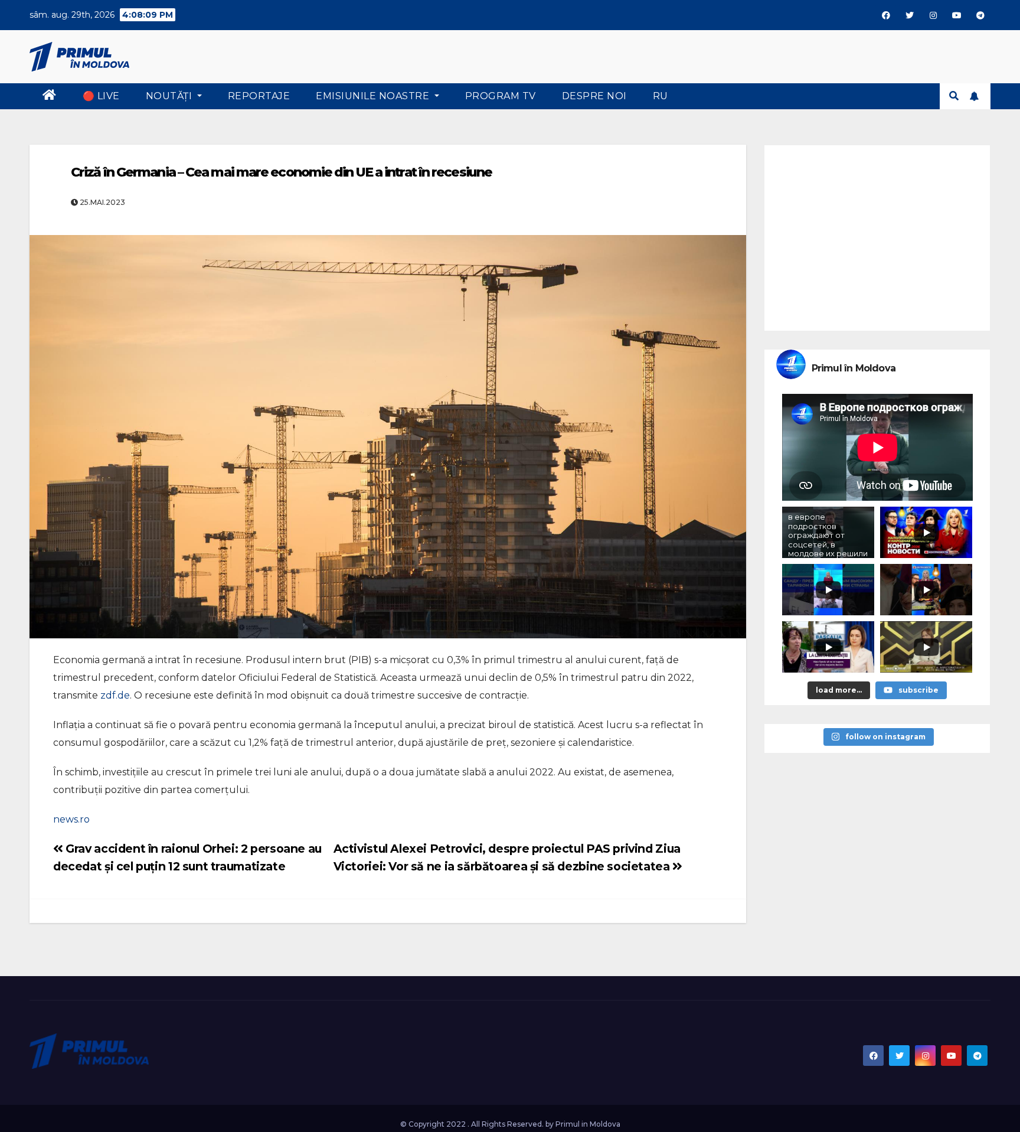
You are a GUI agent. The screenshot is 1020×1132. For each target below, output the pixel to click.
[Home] (50, 96)
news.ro (71, 819)
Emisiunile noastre (374, 96)
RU (660, 96)
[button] (954, 96)
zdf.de (115, 695)
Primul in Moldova (587, 1124)
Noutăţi (170, 96)
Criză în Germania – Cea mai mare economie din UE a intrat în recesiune (281, 172)
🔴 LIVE (101, 96)
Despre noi (594, 96)
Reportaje (259, 96)
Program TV (500, 96)
